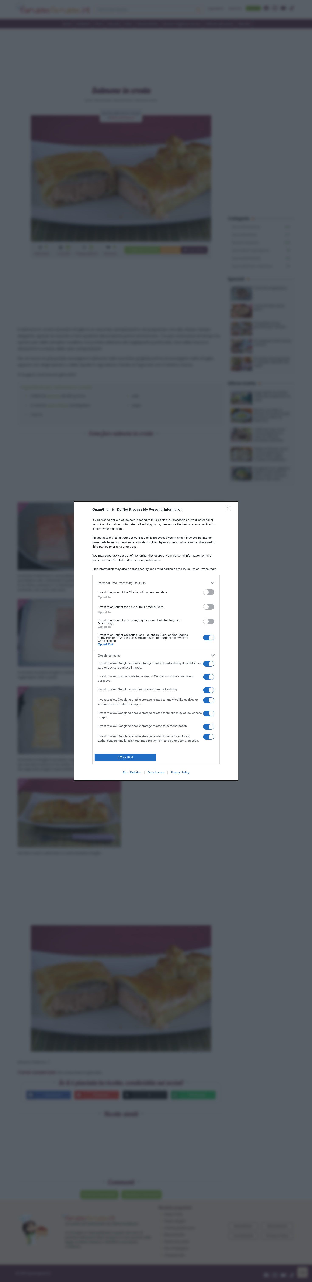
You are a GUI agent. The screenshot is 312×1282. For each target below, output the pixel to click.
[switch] (208, 592)
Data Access (156, 772)
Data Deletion (132, 772)
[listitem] (156, 583)
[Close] (229, 510)
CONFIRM (125, 757)
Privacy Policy (180, 772)
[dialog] (156, 641)
